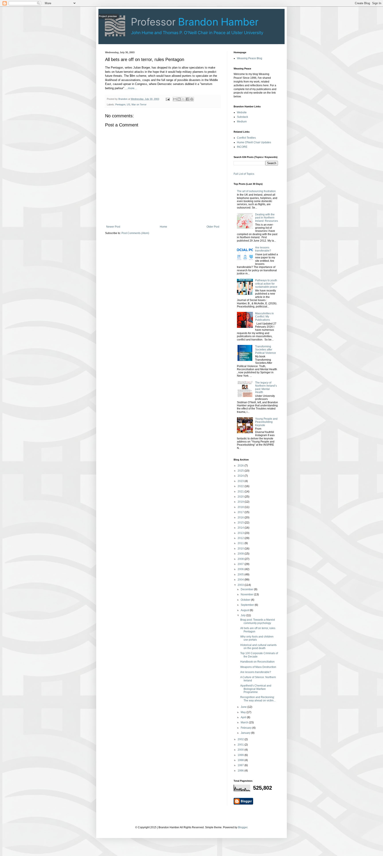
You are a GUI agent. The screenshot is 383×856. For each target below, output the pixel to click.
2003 (241, 584)
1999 (241, 755)
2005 (241, 574)
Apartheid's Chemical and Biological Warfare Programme (255, 689)
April (244, 717)
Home (163, 226)
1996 (241, 770)
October (246, 599)
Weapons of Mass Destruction (258, 667)
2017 (241, 512)
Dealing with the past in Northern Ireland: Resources (266, 217)
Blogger (242, 827)
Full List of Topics (244, 173)
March (245, 722)
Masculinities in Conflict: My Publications (264, 316)
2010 (241, 548)
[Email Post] (167, 99)
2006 (241, 569)
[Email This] (175, 99)
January (246, 732)
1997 (241, 765)
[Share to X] (183, 99)
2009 (241, 553)
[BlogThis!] (179, 99)
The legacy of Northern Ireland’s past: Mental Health (266, 387)
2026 (241, 465)
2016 (241, 517)
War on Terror (139, 104)
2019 (241, 501)
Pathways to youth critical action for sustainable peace (266, 283)
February (246, 727)
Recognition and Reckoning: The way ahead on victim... (258, 699)
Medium (242, 121)
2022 (241, 486)
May (243, 712)
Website (242, 112)
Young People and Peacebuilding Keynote (266, 422)
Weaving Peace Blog (249, 58)
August (245, 610)
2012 (241, 538)
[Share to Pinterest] (192, 99)
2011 (241, 543)
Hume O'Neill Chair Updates (254, 142)
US (128, 104)
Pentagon (120, 104)
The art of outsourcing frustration (256, 191)
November (247, 594)
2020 (241, 496)
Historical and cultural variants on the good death (258, 646)
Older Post (213, 226)
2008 (241, 559)
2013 (241, 533)
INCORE (242, 146)
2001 (241, 744)
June (244, 706)
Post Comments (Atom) (135, 233)
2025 (241, 470)
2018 (241, 507)
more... (132, 88)
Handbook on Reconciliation (257, 661)
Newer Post (113, 226)
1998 (241, 760)
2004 (241, 579)
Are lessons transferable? (263, 249)
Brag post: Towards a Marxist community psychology (257, 621)
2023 (241, 481)
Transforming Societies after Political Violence (265, 349)
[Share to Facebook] (187, 99)
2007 (241, 564)
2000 (241, 749)
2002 (241, 739)
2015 (241, 522)
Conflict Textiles (246, 137)
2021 (241, 491)
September (248, 604)
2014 (241, 527)
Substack (242, 116)
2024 (241, 475)
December (247, 589)
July (243, 615)
